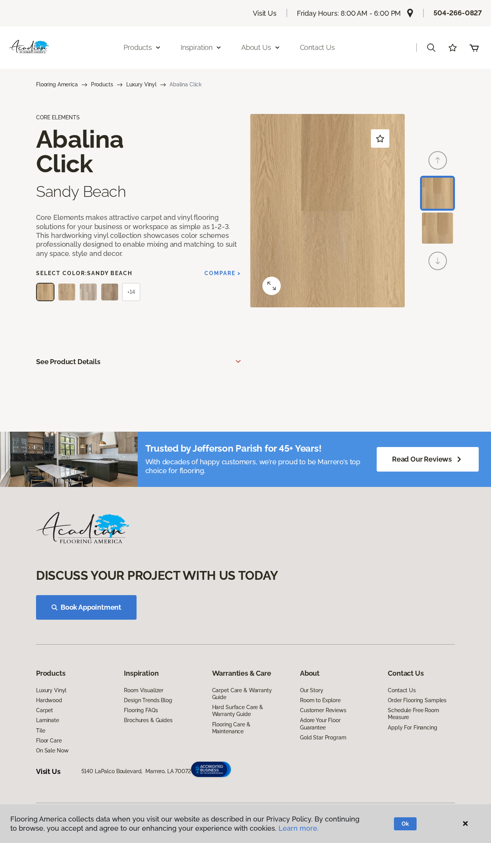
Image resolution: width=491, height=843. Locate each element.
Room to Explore (320, 700)
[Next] (437, 261)
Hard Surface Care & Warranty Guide (237, 710)
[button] (431, 47)
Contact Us (317, 47)
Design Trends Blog (148, 700)
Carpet (44, 710)
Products (102, 84)
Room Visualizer (143, 690)
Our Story (311, 690)
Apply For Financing (412, 727)
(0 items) (474, 47)
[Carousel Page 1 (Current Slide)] (437, 193)
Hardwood (49, 700)
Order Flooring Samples (417, 700)
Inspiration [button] (197, 47)
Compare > (222, 273)
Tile (40, 731)
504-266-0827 (457, 13)
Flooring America (57, 84)
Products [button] (138, 47)
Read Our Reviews (422, 459)
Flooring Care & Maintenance (231, 727)
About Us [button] (256, 47)
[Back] (437, 160)
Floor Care (49, 740)
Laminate (47, 720)
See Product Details (68, 362)
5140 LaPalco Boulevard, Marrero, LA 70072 (136, 771)
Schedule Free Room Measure (413, 713)
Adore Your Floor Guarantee (320, 723)
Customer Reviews (323, 710)
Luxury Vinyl (141, 84)
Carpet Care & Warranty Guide (242, 693)
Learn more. (298, 828)
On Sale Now (52, 750)
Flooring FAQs (141, 710)
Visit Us (265, 13)
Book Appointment (91, 607)
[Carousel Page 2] (437, 228)
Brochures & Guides (148, 720)
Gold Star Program (323, 737)
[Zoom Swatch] (271, 286)
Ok (405, 824)
